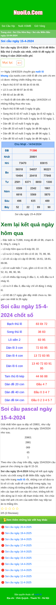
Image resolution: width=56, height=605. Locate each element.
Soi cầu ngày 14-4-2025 (18, 564)
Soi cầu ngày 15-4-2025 (18, 557)
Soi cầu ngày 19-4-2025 (18, 533)
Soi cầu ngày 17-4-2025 (18, 545)
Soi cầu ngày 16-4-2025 (18, 551)
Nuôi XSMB (24, 26)
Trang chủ (6, 32)
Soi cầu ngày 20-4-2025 (18, 527)
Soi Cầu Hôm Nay (22, 32)
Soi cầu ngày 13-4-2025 (18, 570)
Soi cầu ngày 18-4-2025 (18, 539)
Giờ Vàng (39, 26)
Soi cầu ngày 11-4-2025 (18, 582)
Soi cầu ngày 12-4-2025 (18, 576)
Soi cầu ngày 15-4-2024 (17, 41)
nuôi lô (21, 479)
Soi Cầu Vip (8, 26)
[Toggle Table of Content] (17, 62)
